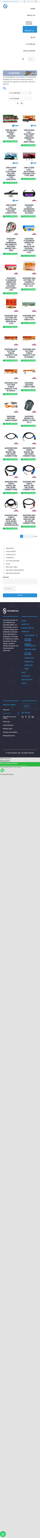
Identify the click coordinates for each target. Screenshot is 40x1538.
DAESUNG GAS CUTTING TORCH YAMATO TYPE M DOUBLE (29, 353)
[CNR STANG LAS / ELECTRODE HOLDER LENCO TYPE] (11, 187)
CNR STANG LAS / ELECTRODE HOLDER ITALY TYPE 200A (29, 171)
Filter (20, 595)
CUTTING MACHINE (12, 561)
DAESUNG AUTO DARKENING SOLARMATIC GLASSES (29, 209)
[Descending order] (30, 93)
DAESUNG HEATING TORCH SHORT (11, 418)
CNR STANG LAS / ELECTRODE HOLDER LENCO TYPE (11, 209)
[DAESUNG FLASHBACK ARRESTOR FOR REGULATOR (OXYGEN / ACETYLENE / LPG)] (29, 221)
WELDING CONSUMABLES (15, 570)
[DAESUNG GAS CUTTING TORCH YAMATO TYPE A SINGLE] (11, 331)
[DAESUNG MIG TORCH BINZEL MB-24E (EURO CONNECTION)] (29, 430)
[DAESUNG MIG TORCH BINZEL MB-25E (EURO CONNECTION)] (11, 464)
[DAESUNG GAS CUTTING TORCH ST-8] (29, 298)
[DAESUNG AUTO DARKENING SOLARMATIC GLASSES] (29, 187)
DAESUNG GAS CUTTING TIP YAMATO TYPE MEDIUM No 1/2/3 (11, 319)
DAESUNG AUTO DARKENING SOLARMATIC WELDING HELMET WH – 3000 (11, 245)
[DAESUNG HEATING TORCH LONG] (29, 365)
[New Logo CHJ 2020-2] (5, 4)
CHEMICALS (10, 558)
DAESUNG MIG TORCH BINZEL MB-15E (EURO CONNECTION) (11, 452)
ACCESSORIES (11, 551)
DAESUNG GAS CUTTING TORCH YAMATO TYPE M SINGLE (11, 387)
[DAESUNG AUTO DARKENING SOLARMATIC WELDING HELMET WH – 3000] (11, 221)
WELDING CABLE (12, 567)
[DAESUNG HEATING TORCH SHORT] (11, 399)
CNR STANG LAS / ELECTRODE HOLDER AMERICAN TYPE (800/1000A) (29, 136)
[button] (23, 58)
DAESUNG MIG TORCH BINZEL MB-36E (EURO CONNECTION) (29, 486)
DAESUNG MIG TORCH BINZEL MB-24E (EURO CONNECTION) (29, 452)
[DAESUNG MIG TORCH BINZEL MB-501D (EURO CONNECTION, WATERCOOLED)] (11, 498)
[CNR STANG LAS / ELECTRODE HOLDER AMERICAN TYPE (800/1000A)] (29, 112)
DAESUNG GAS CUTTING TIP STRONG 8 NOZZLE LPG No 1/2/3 (29, 282)
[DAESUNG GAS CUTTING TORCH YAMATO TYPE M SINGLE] (11, 365)
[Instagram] (22, 717)
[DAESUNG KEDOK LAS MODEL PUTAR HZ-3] (29, 399)
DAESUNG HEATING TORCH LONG (29, 385)
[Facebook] (26, 717)
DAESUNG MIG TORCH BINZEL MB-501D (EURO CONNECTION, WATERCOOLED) (11, 520)
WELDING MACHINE (13, 573)
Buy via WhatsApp (11, 141)
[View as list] (21, 103)
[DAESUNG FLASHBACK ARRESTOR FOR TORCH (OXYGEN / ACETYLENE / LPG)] (11, 260)
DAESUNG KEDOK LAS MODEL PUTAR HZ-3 (29, 419)
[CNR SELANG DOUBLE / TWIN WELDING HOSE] (11, 112)
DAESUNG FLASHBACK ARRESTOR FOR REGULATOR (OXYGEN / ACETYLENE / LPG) (29, 245)
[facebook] (28, 1)
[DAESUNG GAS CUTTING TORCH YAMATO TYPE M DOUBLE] (29, 331)
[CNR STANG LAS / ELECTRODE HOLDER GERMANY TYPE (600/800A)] (11, 150)
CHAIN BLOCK (11, 555)
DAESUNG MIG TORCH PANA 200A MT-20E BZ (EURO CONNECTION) (29, 519)
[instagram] (24, 1)
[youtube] (35, 1)
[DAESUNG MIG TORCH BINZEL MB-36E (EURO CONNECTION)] (29, 464)
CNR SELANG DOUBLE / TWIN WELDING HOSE (11, 134)
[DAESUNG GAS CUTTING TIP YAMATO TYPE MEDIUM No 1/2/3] (11, 298)
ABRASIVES (10, 548)
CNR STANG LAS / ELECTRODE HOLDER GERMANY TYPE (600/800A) (11, 173)
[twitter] (32, 1)
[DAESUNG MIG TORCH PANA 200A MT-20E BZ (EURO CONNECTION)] (29, 498)
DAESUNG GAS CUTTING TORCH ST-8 (29, 317)
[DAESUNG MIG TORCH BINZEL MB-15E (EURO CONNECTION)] (11, 430)
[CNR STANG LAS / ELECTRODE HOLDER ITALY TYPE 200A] (29, 150)
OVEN (8, 564)
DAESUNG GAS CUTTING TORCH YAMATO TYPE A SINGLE (11, 353)
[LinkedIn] (33, 717)
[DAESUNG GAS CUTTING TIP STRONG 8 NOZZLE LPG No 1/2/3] (29, 260)
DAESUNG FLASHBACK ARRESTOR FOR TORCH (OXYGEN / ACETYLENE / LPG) (11, 284)
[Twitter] (29, 717)
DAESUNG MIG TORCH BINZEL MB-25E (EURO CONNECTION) (11, 486)
